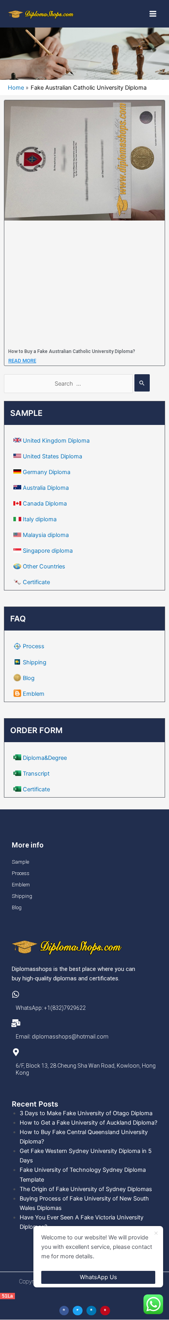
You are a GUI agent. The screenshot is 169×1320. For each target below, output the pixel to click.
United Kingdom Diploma (56, 440)
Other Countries (44, 566)
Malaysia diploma (46, 535)
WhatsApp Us (98, 1277)
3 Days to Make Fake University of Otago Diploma (86, 1113)
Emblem (33, 693)
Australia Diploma (46, 487)
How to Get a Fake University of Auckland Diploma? (88, 1122)
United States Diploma (52, 456)
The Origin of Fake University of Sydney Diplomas (86, 1189)
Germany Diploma (46, 472)
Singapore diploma (48, 550)
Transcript (36, 773)
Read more (22, 361)
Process (33, 646)
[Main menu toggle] (153, 14)
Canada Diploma (45, 503)
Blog (29, 678)
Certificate (36, 582)
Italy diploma (40, 519)
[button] (64, 1311)
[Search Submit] (142, 383)
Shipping (34, 662)
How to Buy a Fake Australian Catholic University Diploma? (71, 351)
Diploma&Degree (45, 757)
